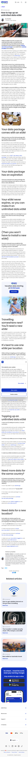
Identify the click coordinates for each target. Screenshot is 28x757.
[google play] (14, 685)
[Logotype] (4, 2)
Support (3, 719)
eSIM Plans (4, 708)
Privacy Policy (14, 752)
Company (3, 724)
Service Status (21, 752)
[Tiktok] (13, 756)
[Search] (21, 2)
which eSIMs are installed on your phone (13, 431)
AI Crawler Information (22, 750)
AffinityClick (14, 750)
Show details (21, 383)
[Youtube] (8, 756)
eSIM (6, 568)
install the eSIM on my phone (9, 163)
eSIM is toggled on (15, 501)
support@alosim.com (12, 546)
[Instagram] (10, 756)
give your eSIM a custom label (16, 459)
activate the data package (11, 497)
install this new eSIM (14, 410)
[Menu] (25, 2)
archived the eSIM (12, 400)
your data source (12, 503)
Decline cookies (14, 394)
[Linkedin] (6, 756)
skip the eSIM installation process (10, 257)
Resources (4, 713)
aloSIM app (17, 55)
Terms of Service (7, 752)
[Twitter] (3, 756)
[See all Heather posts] (14, 558)
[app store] (14, 680)
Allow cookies (14, 390)
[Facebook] (1, 756)
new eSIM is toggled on (16, 538)
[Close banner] (26, 361)
